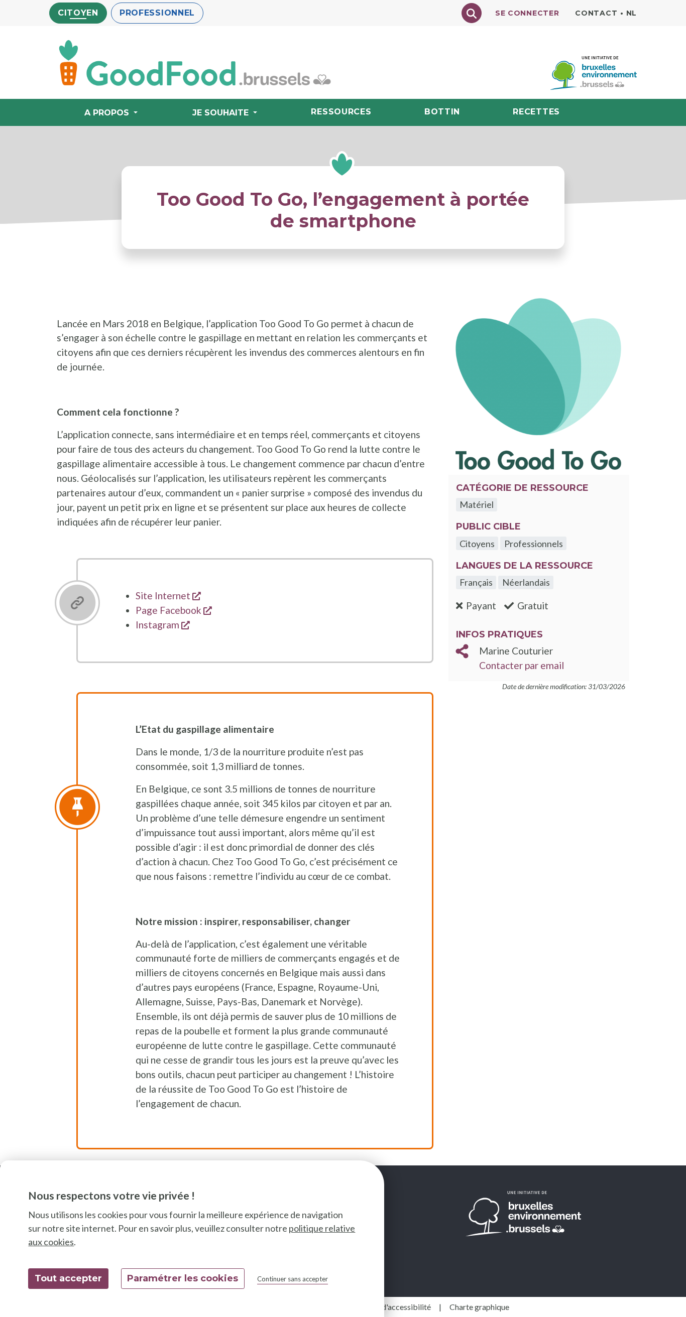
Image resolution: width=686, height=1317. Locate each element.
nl (631, 13)
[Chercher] (472, 13)
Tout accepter (68, 1278)
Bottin (442, 111)
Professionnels (533, 543)
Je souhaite (220, 112)
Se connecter (527, 13)
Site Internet (168, 595)
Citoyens (477, 543)
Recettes (536, 111)
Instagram (163, 624)
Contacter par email (521, 665)
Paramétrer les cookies (182, 1278)
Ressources (341, 111)
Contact (596, 13)
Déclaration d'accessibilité (385, 1306)
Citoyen (78, 13)
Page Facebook (174, 610)
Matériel (477, 504)
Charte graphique (479, 1306)
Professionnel (157, 13)
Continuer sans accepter (292, 1279)
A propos (106, 112)
